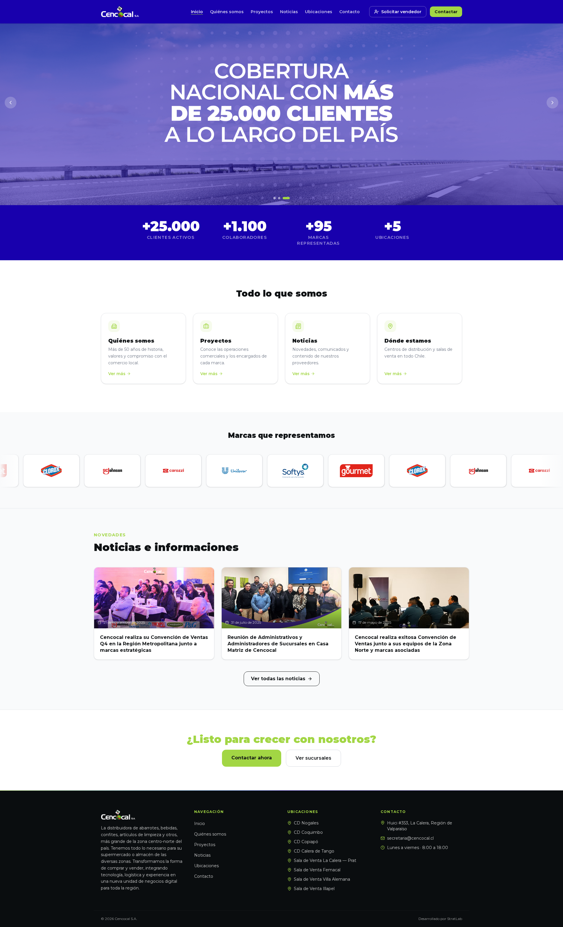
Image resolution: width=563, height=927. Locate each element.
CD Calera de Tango (314, 851)
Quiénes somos (227, 11)
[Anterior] (10, 102)
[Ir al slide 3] (286, 198)
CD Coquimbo (308, 832)
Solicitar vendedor (401, 11)
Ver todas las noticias (278, 678)
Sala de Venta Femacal (317, 869)
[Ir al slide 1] (274, 198)
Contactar (446, 11)
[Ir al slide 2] (279, 198)
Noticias (289, 11)
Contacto (349, 11)
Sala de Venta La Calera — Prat (325, 860)
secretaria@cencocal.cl (410, 838)
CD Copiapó (306, 841)
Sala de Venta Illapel (314, 888)
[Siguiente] (552, 102)
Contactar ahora (251, 758)
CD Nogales (306, 823)
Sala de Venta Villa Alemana (322, 879)
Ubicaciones (318, 11)
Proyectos (262, 11)
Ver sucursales (313, 758)
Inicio (197, 11)
